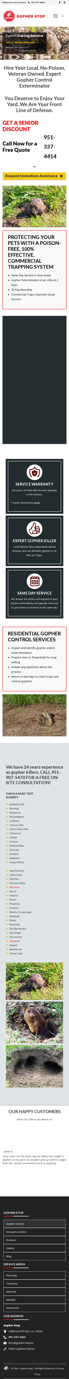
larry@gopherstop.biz (21, 1342)
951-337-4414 (50, 146)
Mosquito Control (16, 1231)
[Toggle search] (62, 16)
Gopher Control (15, 1223)
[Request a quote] (34, 176)
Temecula (14, 940)
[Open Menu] (55, 16)
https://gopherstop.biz (22, 1348)
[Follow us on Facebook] (59, 2)
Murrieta (14, 887)
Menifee (11, 1299)
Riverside (11, 1275)
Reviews (11, 1240)
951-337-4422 (38, 2)
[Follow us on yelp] (64, 2)
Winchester (12, 1307)
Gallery (10, 1248)
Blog (8, 1256)
